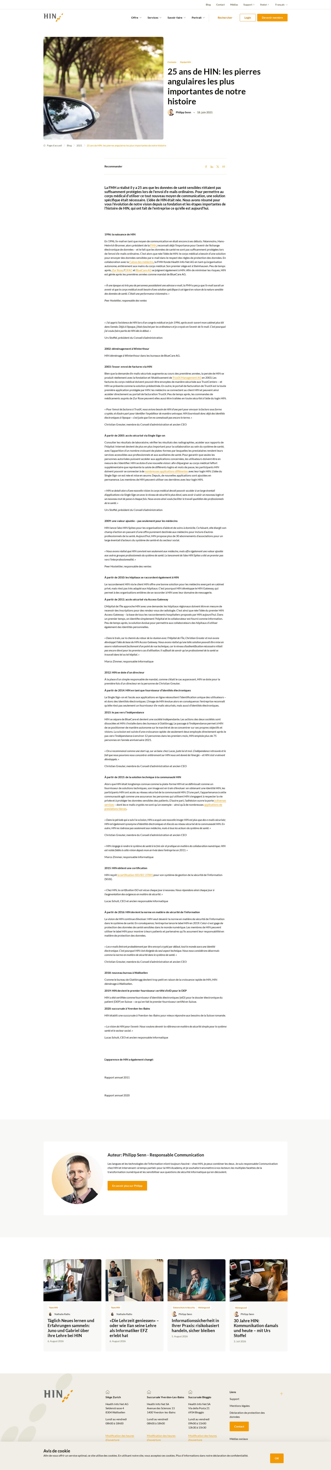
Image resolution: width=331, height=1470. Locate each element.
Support (247, 4)
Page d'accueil (54, 145)
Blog (208, 4)
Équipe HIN (185, 62)
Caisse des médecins (141, 261)
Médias (234, 4)
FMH (153, 245)
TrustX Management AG (187, 377)
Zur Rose (117, 270)
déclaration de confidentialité (230, 1455)
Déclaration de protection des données (247, 1414)
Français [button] (279, 4)
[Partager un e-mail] (224, 166)
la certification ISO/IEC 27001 (135, 874)
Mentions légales (240, 1405)
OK (277, 1458)
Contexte (172, 62)
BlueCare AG (143, 270)
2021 (79, 145)
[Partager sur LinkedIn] (212, 166)
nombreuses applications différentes (166, 471)
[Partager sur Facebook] (206, 166)
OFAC (128, 270)
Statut (263, 4)
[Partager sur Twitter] (218, 166)
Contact (220, 4)
